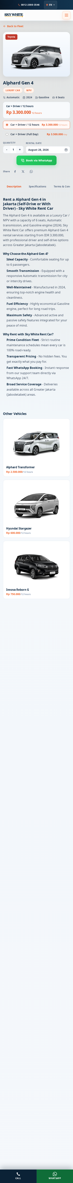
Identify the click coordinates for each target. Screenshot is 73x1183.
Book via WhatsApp (39, 160)
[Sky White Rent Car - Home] (13, 15)
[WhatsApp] (31, 171)
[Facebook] (15, 171)
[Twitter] (23, 171)
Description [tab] (14, 186)
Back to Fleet (15, 26)
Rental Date (34, 143)
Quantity (9, 142)
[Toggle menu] (66, 15)
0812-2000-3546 (30, 4)
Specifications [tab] (37, 186)
